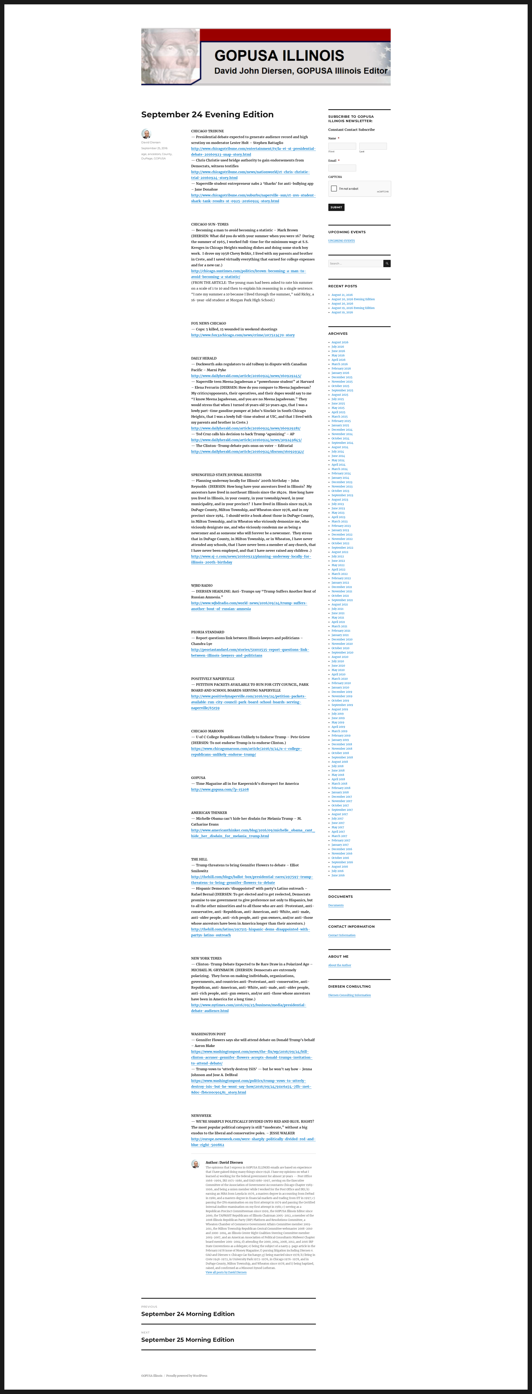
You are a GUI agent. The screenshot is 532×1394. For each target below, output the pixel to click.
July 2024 (338, 451)
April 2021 (338, 622)
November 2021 (342, 591)
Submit (336, 207)
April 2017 (338, 831)
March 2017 (339, 836)
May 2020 (338, 670)
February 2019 (341, 735)
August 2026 (340, 342)
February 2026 (341, 368)
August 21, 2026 (342, 295)
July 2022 (338, 556)
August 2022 (340, 552)
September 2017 (342, 810)
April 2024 (338, 464)
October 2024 (340, 438)
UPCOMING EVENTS (341, 241)
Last (362, 151)
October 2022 (340, 543)
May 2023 (338, 513)
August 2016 (340, 866)
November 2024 (342, 434)
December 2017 (342, 797)
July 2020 (338, 661)
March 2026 (340, 364)
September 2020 (342, 652)
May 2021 (338, 617)
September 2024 (342, 443)
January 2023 (340, 530)
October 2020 (340, 648)
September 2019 (342, 705)
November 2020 (342, 644)
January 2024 (340, 478)
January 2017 (340, 845)
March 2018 (339, 783)
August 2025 (340, 395)
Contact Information (342, 935)
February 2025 (341, 421)
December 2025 (342, 377)
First (331, 151)
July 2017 (338, 818)
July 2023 (338, 504)
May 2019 (338, 722)
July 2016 (338, 871)
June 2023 (338, 508)
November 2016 (342, 853)
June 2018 (338, 770)
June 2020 (338, 665)
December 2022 (342, 534)
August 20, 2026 (342, 303)
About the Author (339, 965)
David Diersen (151, 142)
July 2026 (338, 346)
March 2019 (339, 731)
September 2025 (342, 390)
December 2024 (342, 430)
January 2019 (340, 740)
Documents (336, 905)
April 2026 (339, 360)
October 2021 (340, 596)
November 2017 (342, 801)
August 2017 (340, 814)
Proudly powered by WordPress (186, 1376)
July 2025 (338, 399)
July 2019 (338, 714)
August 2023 (340, 499)
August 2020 (340, 657)
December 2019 (342, 692)
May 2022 (338, 565)
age (144, 154)
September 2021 (342, 600)
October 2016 (340, 858)
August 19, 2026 (342, 312)
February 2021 (341, 631)
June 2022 (338, 561)
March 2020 (340, 679)
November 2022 (342, 539)
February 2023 (341, 526)
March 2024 (340, 469)
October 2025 (340, 386)
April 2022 (338, 569)
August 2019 (340, 709)
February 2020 (341, 683)
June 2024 (338, 456)
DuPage (147, 158)
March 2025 (340, 416)
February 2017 (341, 840)
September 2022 (342, 547)
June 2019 (338, 718)
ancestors (154, 154)
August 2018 (340, 762)
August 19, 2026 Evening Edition (353, 308)
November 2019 (342, 696)
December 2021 (342, 587)
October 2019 (340, 700)
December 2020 (342, 639)
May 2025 (338, 408)
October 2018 (340, 753)
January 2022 (340, 582)
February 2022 (341, 578)
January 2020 (340, 687)
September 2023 (342, 495)
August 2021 (340, 604)
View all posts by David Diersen (226, 1272)
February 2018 (341, 788)
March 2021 (339, 626)
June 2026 (338, 351)
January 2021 (340, 635)
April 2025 (338, 412)
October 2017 (340, 805)
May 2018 (338, 775)
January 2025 (340, 425)
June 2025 (338, 403)
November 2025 (342, 381)
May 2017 (338, 827)
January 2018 (340, 792)
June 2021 (338, 613)
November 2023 (342, 486)
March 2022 (340, 574)
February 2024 (341, 473)
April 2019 (338, 727)
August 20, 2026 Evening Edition (353, 299)
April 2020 (338, 674)
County (167, 154)
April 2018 (338, 779)
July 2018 (338, 766)
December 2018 (342, 744)
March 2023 (339, 521)
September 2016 (342, 862)
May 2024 (338, 460)
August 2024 (340, 447)
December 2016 (342, 849)
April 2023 (338, 517)
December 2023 (342, 482)
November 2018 (342, 748)
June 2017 (338, 823)
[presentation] (360, 189)
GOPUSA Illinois (152, 1376)
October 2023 (340, 491)
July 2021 (338, 609)
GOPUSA (160, 158)
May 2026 (338, 355)
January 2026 (340, 373)
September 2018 (342, 757)
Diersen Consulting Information (349, 995)
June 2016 (338, 875)
